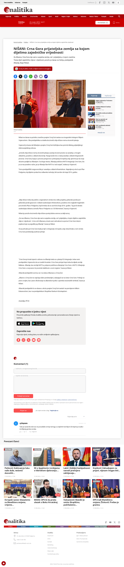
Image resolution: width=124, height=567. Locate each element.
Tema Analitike (8, 2)
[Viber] (36, 76)
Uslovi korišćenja (52, 548)
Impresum (50, 536)
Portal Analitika (18, 42)
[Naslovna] (3, 563)
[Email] (41, 76)
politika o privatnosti (61, 399)
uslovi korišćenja (72, 399)
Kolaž (56, 16)
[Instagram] (23, 340)
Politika (16, 16)
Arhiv (48, 539)
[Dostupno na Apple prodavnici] (23, 323)
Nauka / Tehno (93, 16)
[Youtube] (33, 340)
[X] (28, 340)
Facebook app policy (53, 554)
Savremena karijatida (114, 526)
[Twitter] (20, 76)
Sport (50, 16)
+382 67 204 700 (21, 540)
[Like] (20, 432)
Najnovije (8, 16)
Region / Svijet (66, 16)
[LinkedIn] (39, 340)
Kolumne (17, 2)
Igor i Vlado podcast (82, 536)
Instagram (104, 2)
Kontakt (49, 542)
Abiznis (43, 16)
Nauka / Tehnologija (100, 526)
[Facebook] (15, 76)
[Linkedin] (25, 76)
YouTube (113, 2)
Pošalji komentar (23, 396)
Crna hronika (34, 16)
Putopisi (24, 2)
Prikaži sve (101, 133)
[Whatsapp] (30, 76)
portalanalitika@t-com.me (24, 543)
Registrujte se (54, 410)
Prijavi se (23, 410)
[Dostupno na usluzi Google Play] (38, 323)
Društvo (24, 16)
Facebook (100, 2)
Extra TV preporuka (82, 539)
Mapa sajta (50, 551)
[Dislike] (24, 432)
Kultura (75, 16)
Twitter (109, 2)
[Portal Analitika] (18, 9)
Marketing (50, 545)
